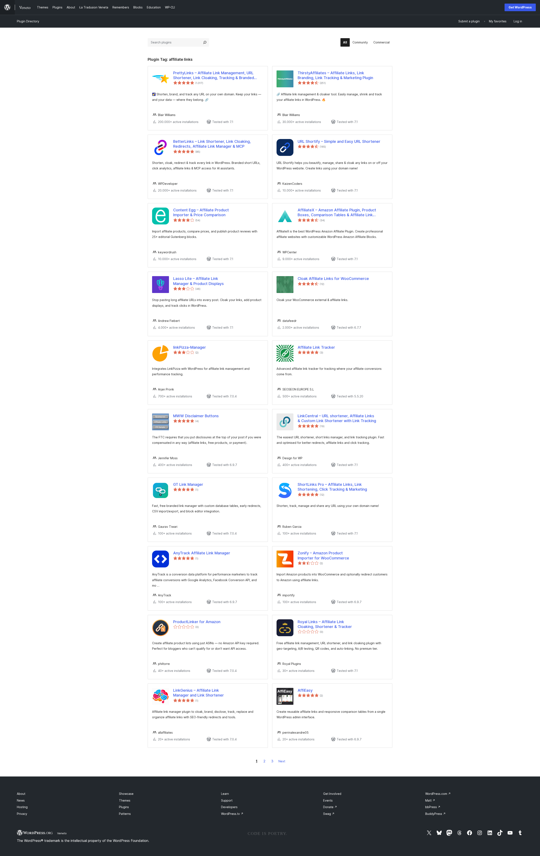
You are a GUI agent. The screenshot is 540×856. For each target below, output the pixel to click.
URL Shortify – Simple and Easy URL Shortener (339, 141)
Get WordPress (520, 7)
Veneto (62, 833)
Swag (329, 813)
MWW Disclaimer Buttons (196, 416)
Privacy (22, 813)
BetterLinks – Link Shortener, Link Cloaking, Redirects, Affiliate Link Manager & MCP (212, 144)
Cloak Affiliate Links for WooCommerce (333, 278)
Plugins (124, 807)
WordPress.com (438, 793)
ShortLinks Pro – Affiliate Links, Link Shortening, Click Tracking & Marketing (332, 486)
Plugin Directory (28, 21)
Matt (430, 800)
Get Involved (332, 793)
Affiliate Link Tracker (316, 347)
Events (328, 800)
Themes (124, 800)
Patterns (125, 813)
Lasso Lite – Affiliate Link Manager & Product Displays (198, 281)
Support (226, 800)
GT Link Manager (188, 484)
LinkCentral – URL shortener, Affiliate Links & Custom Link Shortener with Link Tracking (337, 418)
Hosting (22, 807)
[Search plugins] (205, 42)
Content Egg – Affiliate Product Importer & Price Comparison (201, 212)
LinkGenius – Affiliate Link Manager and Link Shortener (198, 692)
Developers (229, 807)
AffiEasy (305, 690)
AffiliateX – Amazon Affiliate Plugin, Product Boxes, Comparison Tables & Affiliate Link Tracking (337, 212)
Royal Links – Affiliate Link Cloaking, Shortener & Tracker (325, 624)
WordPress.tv (232, 813)
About (21, 793)
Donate (330, 807)
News (21, 800)
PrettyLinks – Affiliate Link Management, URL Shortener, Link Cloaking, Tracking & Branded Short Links (213, 75)
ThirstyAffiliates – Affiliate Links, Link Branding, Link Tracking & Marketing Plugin (335, 75)
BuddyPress (435, 813)
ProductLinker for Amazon (196, 622)
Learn (225, 793)
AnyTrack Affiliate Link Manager (201, 553)
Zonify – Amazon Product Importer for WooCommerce (323, 555)
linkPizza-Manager (189, 347)
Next (281, 761)
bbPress (432, 807)
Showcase (126, 793)
